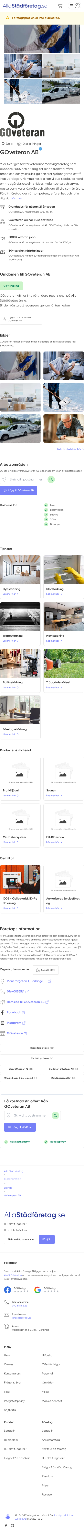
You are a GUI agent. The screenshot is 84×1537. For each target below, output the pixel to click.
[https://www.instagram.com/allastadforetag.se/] (12, 1525)
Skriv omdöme (11, 285)
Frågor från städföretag (57, 1467)
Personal (47, 1373)
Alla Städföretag (13, 1275)
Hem (7, 1355)
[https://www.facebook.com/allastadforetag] (6, 1525)
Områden (48, 1382)
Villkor (45, 1391)
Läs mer (16, 198)
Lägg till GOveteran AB (21, 490)
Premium (47, 1476)
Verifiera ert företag (54, 1448)
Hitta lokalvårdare (15, 1230)
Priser (45, 1485)
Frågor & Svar (12, 1382)
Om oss (8, 1364)
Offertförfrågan (51, 1364)
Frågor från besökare (17, 1458)
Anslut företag (51, 1439)
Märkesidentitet (52, 1401)
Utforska (47, 1355)
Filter (7, 1391)
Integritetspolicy (14, 1401)
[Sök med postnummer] (51, 479)
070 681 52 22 (19, 1305)
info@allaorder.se (21, 1317)
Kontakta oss (12, 1373)
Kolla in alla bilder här (69, 449)
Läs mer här (9, 593)
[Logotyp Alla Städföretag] (34, 1214)
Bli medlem (11, 1439)
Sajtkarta (10, 1410)
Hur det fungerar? (15, 1223)
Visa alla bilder (16, 97)
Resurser (47, 1494)
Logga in (9, 1430)
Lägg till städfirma (22, 1127)
